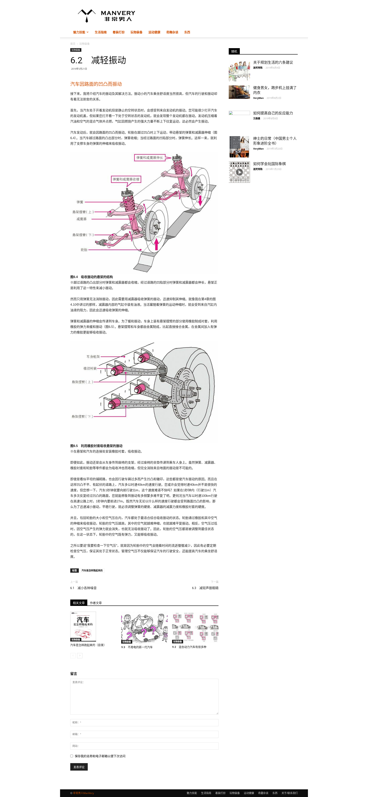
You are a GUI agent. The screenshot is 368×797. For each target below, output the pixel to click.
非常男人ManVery (83, 793)
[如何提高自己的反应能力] (239, 119)
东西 (187, 32)
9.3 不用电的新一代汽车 (137, 647)
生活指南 (101, 32)
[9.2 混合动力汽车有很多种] (195, 627)
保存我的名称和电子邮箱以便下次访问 (100, 756)
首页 (72, 44)
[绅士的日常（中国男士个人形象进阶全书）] (239, 146)
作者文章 (96, 603)
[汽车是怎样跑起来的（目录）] (93, 626)
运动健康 (154, 32)
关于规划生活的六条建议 (273, 62)
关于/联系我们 (290, 793)
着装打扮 (119, 32)
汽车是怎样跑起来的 (92, 570)
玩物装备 (136, 32)
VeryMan (258, 97)
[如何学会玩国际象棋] (239, 172)
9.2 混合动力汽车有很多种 (189, 647)
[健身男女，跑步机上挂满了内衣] (239, 92)
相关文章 (79, 603)
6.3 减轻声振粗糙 (205, 588)
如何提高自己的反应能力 (273, 113)
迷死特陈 (258, 67)
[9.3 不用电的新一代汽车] (144, 628)
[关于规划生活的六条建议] (239, 70)
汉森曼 (256, 118)
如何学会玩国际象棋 (269, 164)
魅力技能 (79, 32)
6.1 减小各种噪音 (83, 588)
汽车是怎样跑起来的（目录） (88, 645)
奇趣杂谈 (172, 32)
